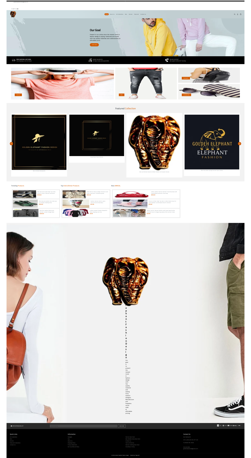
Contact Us (143, 14)
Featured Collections (15, 442)
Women (130, 14)
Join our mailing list (17, 426)
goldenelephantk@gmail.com (190, 448)
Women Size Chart (130, 437)
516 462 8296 (186, 447)
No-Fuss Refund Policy (73, 446)
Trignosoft (137, 455)
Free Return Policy (130, 446)
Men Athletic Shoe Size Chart (133, 439)
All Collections (119, 14)
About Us (112, 14)
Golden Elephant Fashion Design (122, 455)
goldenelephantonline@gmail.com (21, 2)
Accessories (186, 94)
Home (106, 14)
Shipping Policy (71, 442)
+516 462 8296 (10, 2)
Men (126, 14)
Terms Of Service (130, 442)
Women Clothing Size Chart (132, 444)
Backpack (185, 78)
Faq (69, 439)
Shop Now (94, 44)
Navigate (70, 437)
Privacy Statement (72, 444)
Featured (136, 14)
